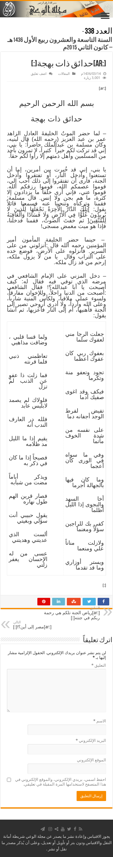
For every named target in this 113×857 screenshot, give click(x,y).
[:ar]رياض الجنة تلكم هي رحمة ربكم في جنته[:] (72, 613)
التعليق (98, 665)
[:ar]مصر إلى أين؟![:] (32, 624)
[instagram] (50, 829)
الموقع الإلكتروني (91, 760)
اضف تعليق (38, 74)
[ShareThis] (56, 829)
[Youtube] (62, 829)
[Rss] (80, 829)
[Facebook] (75, 829)
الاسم (99, 721)
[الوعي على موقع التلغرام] (43, 829)
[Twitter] (69, 829)
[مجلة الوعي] (56, 9)
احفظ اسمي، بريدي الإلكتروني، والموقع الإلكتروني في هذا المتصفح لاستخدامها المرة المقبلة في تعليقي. (60, 782)
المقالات (64, 74)
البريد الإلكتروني (91, 740)
